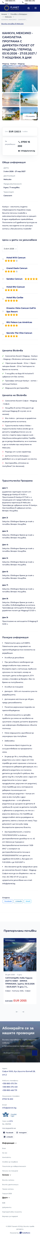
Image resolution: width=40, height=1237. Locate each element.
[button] (20, 259)
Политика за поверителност (14, 1166)
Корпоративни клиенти (12, 1212)
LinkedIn (18, 901)
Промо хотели (8, 1189)
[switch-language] (29, 8)
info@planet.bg (28, 151)
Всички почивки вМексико (12, 24)
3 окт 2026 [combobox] (9, 249)
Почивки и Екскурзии (18, 14)
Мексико (8, 17)
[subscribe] (34, 1053)
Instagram (23, 1132)
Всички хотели (8, 1180)
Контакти (6, 1157)
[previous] (17, 1012)
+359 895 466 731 (9, 1090)
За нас (4, 1153)
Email (28, 901)
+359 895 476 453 (9, 1087)
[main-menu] (35, 8)
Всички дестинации (10, 1184)
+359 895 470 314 (9, 1083)
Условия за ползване (10, 1162)
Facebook (8, 901)
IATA (11, 1121)
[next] (23, 1012)
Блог (4, 1148)
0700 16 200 (7, 1099)
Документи (6, 1207)
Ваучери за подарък (10, 1216)
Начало (4, 14)
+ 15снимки (30, 116)
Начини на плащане (10, 1171)
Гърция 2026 (7, 1193)
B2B (3, 1203)
